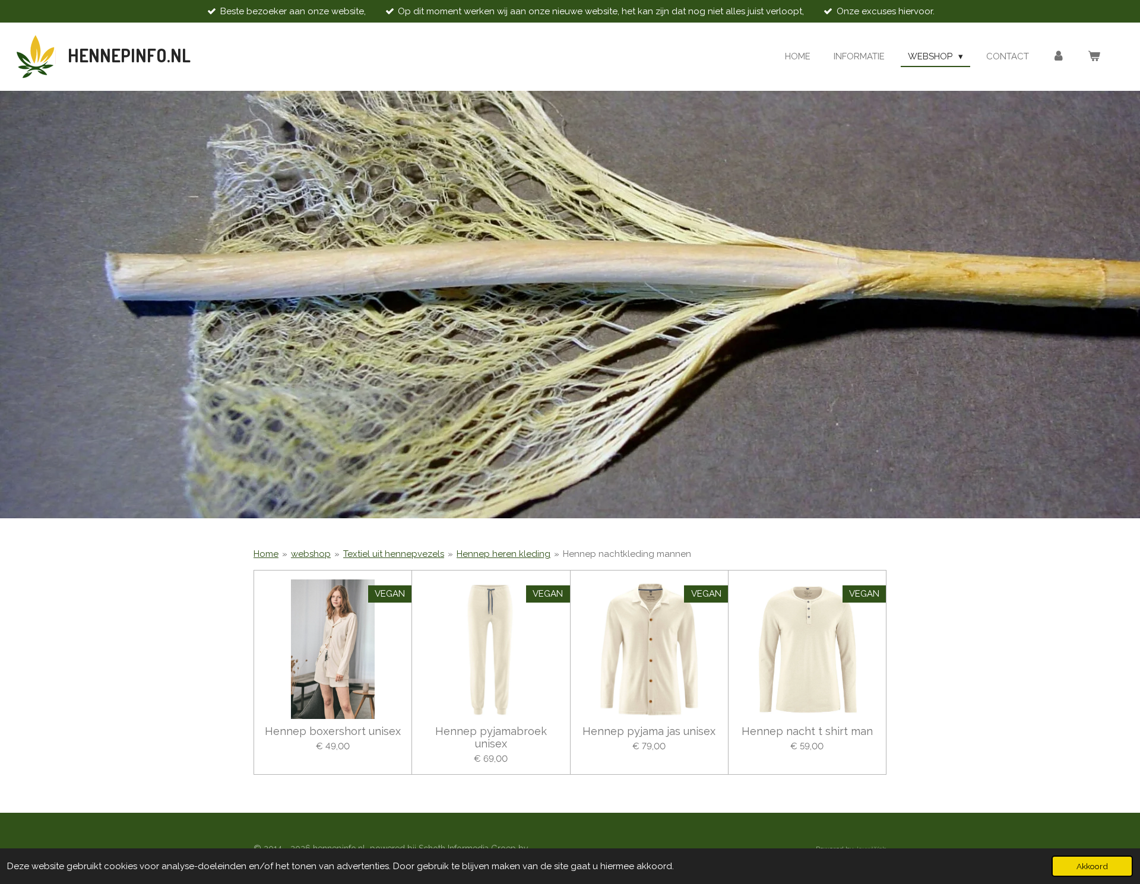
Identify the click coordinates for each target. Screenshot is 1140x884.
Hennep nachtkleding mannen (627, 554)
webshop (311, 554)
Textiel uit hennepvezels (393, 554)
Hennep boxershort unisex (333, 731)
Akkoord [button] (1092, 866)
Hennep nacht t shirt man (807, 731)
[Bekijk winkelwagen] (1094, 56)
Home (266, 554)
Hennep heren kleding (503, 554)
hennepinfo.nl (129, 55)
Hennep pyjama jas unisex (648, 731)
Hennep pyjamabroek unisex (491, 737)
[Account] (1058, 56)
